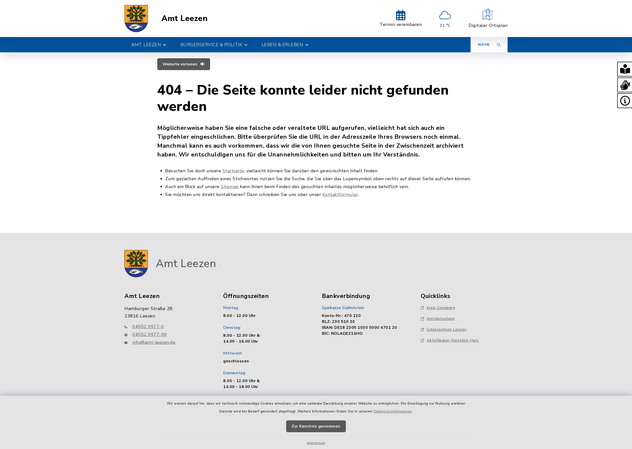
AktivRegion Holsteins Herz (453, 340)
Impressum (316, 443)
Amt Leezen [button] (146, 45)
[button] (624, 69)
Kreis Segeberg (441, 308)
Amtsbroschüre (441, 318)
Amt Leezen (184, 18)
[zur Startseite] (136, 18)
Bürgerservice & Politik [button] (211, 45)
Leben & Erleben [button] (282, 45)
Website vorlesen (180, 64)
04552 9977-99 (149, 334)
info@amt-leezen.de (153, 342)
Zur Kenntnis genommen (316, 426)
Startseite (233, 171)
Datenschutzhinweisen (393, 411)
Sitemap (230, 187)
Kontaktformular (340, 194)
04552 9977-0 (148, 327)
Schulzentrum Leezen (447, 329)
